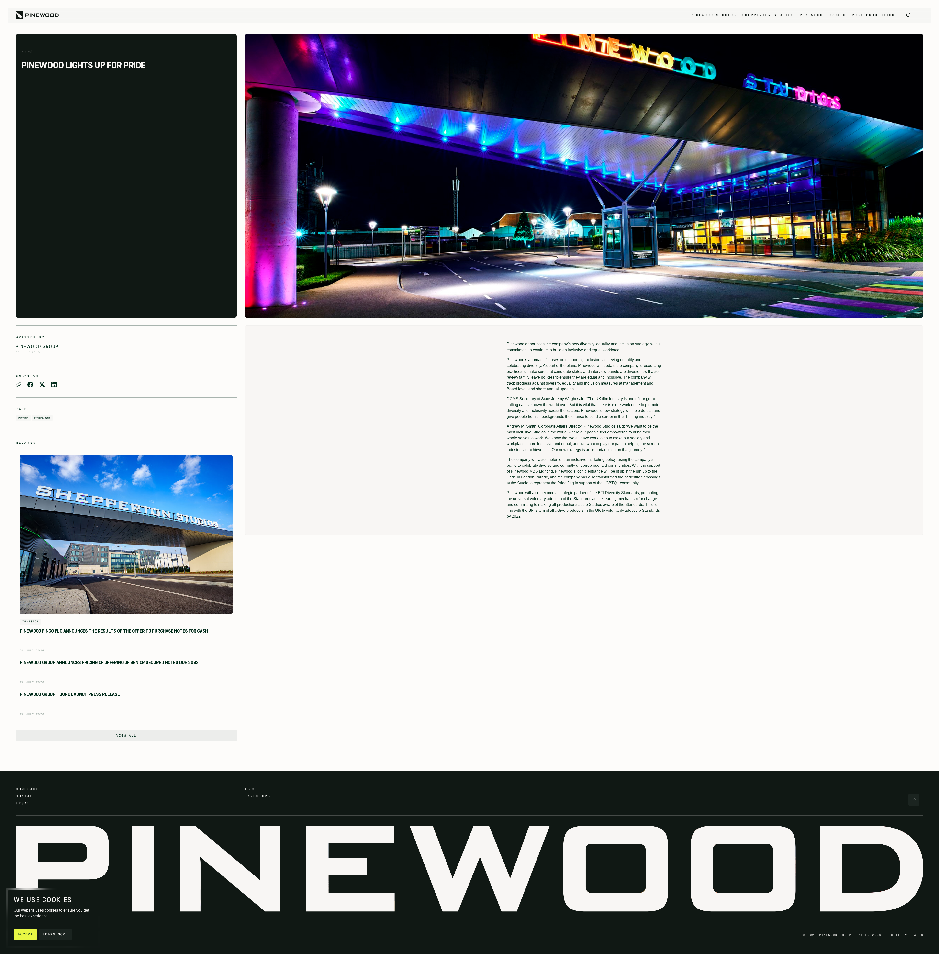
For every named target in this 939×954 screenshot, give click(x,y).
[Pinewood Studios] (37, 15)
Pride (23, 418)
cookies (51, 910)
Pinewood (42, 418)
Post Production (873, 15)
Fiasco (916, 935)
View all (126, 735)
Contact (26, 796)
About (252, 789)
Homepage (27, 789)
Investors (257, 796)
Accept (25, 934)
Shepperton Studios (768, 15)
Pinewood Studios (713, 15)
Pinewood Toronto (823, 15)
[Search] (909, 15)
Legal (23, 803)
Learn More (55, 934)
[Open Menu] (920, 15)
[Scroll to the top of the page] (913, 800)
